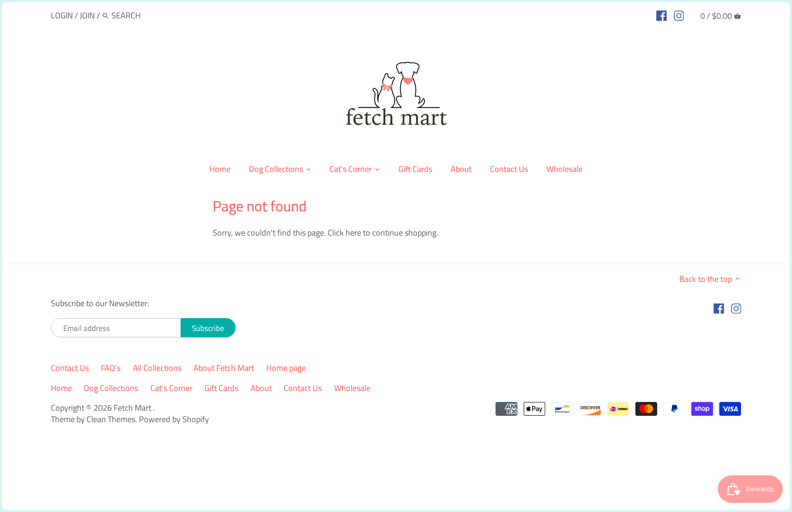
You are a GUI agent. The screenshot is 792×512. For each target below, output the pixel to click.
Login (62, 15)
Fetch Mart (133, 408)
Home (61, 388)
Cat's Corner (171, 388)
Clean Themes (111, 419)
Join (87, 15)
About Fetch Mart (223, 368)
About (261, 388)
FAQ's (111, 368)
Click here (344, 232)
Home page (286, 368)
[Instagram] (679, 15)
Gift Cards (221, 388)
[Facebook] (661, 15)
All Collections (157, 368)
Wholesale (352, 388)
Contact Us (70, 368)
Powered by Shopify (174, 419)
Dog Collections (111, 388)
